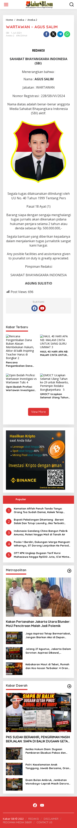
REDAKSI (33, 818)
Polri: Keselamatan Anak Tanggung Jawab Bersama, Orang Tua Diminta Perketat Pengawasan (48, 766)
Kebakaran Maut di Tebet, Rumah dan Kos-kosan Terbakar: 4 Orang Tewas (47, 666)
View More (38, 412)
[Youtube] (42, 308)
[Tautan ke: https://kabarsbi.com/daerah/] (69, 686)
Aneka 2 (10, 35)
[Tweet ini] (53, 34)
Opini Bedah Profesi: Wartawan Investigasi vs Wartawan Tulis (20, 388)
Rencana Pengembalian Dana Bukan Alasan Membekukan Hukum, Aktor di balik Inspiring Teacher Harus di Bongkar (20, 364)
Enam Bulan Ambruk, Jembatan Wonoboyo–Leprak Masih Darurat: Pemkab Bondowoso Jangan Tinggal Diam (47, 781)
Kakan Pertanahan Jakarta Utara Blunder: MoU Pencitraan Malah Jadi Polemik (38, 624)
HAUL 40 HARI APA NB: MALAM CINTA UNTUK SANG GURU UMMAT (54, 353)
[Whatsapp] (67, 34)
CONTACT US (44, 822)
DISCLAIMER (51, 818)
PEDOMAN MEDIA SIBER (17, 822)
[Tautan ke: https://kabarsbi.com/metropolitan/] (69, 570)
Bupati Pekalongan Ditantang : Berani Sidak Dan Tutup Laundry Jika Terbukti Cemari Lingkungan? (39, 521)
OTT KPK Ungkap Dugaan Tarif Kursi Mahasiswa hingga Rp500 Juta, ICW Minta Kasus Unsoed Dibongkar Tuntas (41, 554)
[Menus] (6, 4)
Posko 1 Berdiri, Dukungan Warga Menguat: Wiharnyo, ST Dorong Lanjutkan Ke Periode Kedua (42, 543)
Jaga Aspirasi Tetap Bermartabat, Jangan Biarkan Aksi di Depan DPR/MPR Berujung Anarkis (48, 635)
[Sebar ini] (46, 34)
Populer (21, 499)
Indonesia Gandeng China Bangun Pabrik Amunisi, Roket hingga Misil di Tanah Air (41, 532)
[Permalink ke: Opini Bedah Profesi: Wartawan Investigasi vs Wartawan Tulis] (21, 378)
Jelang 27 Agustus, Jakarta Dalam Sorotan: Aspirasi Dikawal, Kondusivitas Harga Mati (48, 650)
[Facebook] (34, 308)
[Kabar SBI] (39, 4)
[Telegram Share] (60, 34)
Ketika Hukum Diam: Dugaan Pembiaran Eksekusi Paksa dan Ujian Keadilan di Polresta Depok (47, 751)
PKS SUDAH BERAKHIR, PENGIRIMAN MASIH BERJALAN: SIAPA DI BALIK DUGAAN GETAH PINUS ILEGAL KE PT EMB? (38, 739)
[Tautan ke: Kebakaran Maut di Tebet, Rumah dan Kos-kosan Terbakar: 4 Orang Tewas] (14, 668)
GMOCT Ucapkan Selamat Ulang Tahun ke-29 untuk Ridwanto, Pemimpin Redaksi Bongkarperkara (54, 395)
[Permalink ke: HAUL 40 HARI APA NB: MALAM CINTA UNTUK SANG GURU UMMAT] (55, 341)
